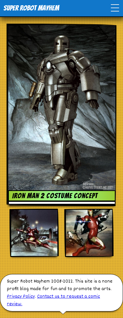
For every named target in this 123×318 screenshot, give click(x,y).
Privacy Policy (21, 296)
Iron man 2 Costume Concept (55, 196)
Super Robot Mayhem (31, 8)
